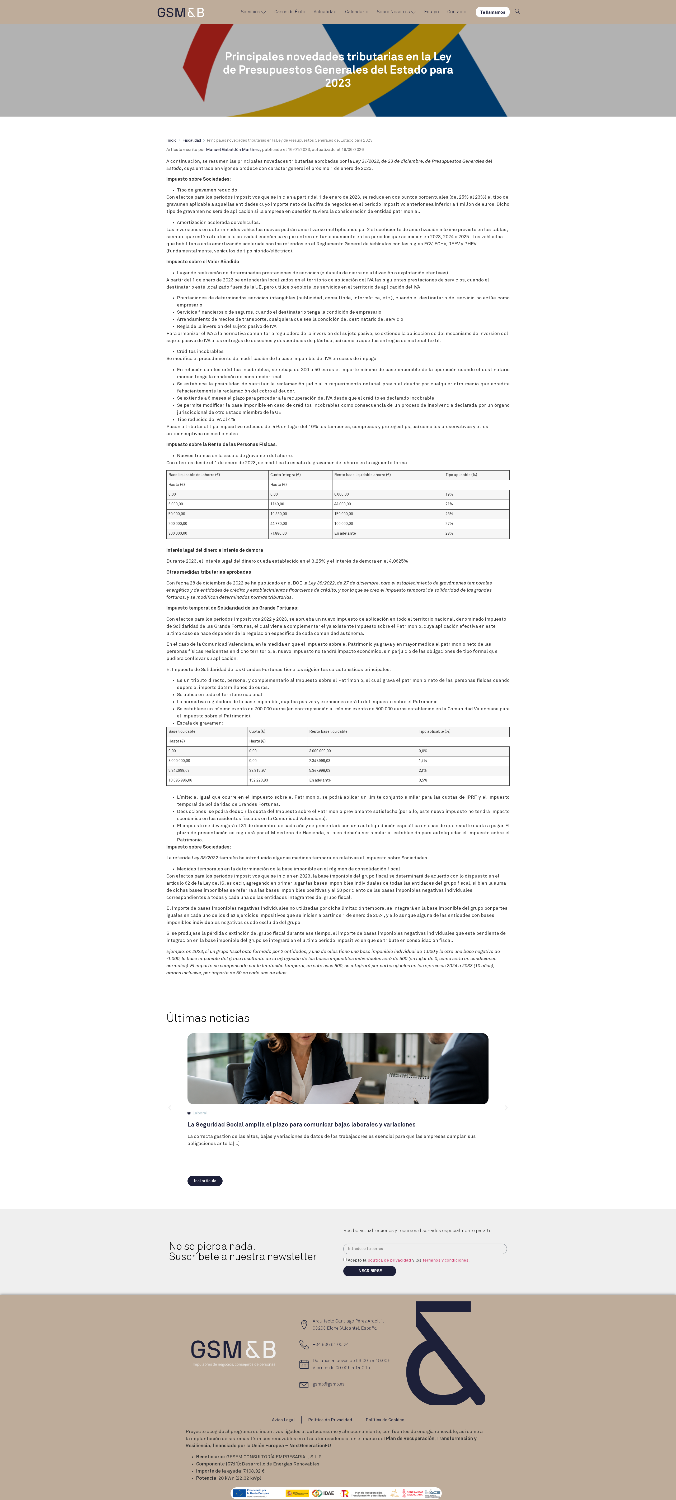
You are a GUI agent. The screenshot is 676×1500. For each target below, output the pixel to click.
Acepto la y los (409, 1260)
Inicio (171, 140)
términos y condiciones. (446, 1260)
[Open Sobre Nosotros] (413, 12)
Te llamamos (492, 12)
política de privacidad (389, 1260)
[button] (205, 1181)
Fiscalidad (191, 140)
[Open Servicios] (263, 12)
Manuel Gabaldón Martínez (233, 149)
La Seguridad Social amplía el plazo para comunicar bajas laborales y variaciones (301, 1125)
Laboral (200, 1113)
